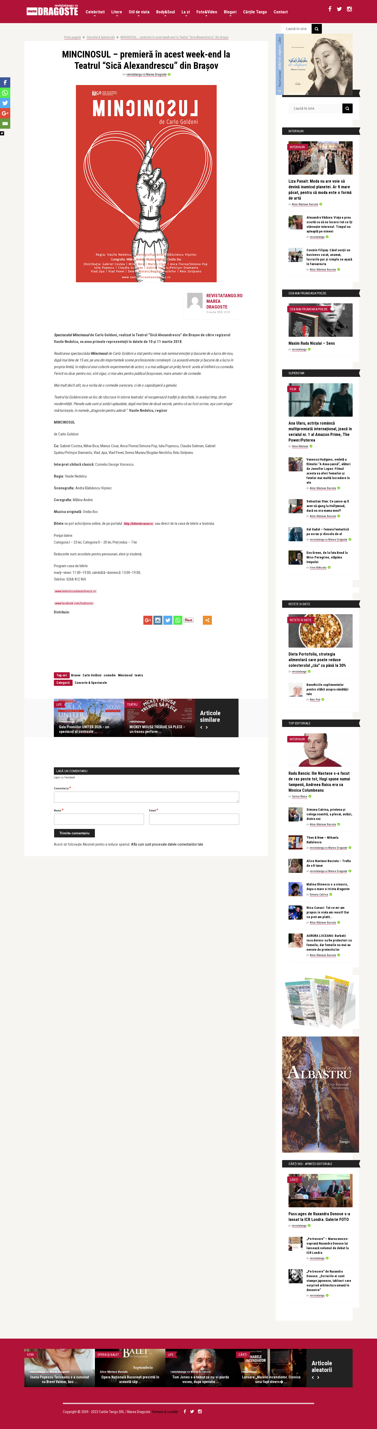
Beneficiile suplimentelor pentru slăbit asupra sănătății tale (327, 689)
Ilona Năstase (300, 446)
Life (59, 704)
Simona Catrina (319, 894)
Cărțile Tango (255, 12)
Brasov (75, 675)
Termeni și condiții (165, 1412)
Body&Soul (165, 12)
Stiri (30, 1355)
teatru (139, 675)
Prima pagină (72, 37)
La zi (186, 12)
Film (293, 389)
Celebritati (95, 12)
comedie (110, 675)
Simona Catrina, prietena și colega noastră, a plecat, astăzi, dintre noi (329, 814)
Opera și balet (108, 1355)
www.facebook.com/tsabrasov (74, 603)
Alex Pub (315, 699)
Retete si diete (300, 620)
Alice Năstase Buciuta (305, 204)
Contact (281, 12)
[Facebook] (5, 82)
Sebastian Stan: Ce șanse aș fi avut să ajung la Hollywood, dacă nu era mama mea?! (327, 505)
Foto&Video (206, 12)
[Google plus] (147, 620)
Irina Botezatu (318, 567)
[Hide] (2, 133)
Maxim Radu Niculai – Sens (312, 343)
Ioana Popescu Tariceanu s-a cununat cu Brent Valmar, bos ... (59, 1379)
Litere (116, 12)
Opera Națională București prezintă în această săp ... (130, 1379)
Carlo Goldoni (92, 675)
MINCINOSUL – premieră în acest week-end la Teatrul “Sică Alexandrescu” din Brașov (175, 37)
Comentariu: (62, 788)
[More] (207, 620)
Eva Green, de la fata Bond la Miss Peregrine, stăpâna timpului (327, 557)
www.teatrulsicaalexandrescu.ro (75, 591)
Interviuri (297, 147)
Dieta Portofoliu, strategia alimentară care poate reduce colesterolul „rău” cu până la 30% (317, 660)
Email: (153, 810)
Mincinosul (125, 675)
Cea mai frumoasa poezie (309, 309)
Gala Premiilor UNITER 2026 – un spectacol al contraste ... (84, 729)
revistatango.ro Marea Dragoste (146, 74)
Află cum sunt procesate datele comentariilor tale (167, 844)
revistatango (67, 721)
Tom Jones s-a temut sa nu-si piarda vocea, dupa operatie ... (200, 1379)
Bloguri (230, 12)
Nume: (59, 810)
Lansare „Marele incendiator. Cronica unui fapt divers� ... (271, 1379)
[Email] (5, 123)
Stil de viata (139, 12)
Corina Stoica (299, 796)
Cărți (294, 1180)
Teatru (132, 704)
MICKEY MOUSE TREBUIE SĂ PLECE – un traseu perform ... (157, 729)
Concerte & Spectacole (101, 37)
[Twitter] (167, 620)
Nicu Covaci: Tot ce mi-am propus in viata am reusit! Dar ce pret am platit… (327, 912)
